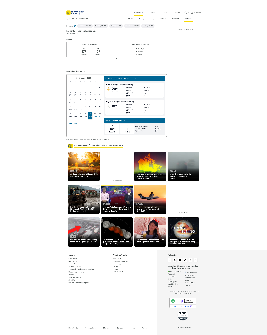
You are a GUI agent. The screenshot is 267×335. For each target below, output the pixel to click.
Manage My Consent (76, 272)
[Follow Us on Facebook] (169, 260)
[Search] (186, 13)
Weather (74, 19)
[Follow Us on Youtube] (179, 260)
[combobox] (70, 39)
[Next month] (94, 78)
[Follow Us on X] (195, 260)
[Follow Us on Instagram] (174, 260)
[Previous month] (76, 78)
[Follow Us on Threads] (190, 260)
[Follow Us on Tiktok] (185, 260)
